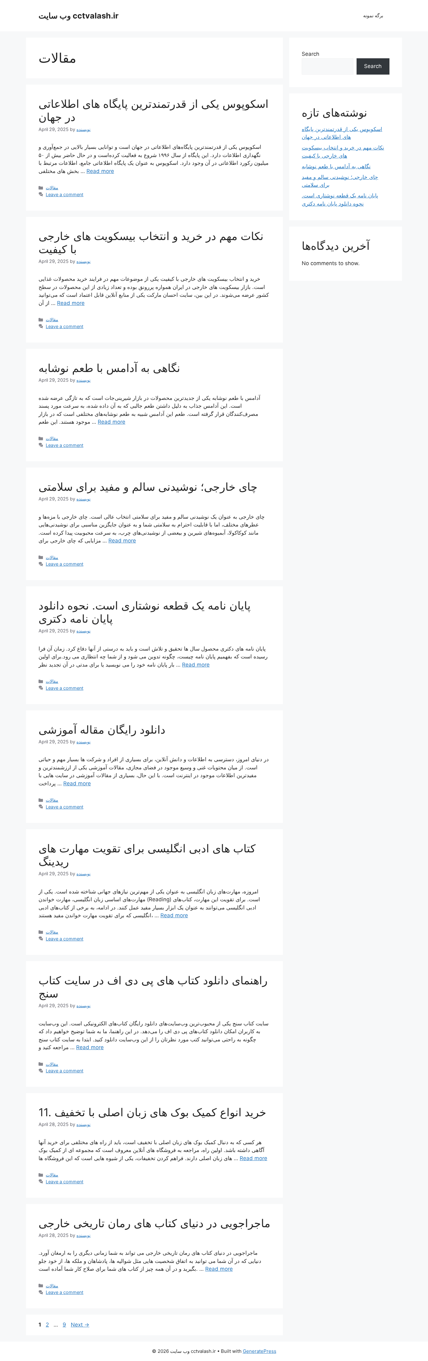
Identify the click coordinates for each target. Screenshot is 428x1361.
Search (310, 54)
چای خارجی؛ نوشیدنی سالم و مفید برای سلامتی (148, 486)
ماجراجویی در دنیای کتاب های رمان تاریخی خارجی (154, 1223)
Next (80, 1325)
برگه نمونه (373, 15)
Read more (100, 171)
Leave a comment (64, 194)
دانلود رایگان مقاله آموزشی (102, 729)
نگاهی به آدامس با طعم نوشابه (109, 367)
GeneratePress (259, 1351)
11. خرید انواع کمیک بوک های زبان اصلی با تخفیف (152, 1112)
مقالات (52, 187)
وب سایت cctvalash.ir (78, 15)
